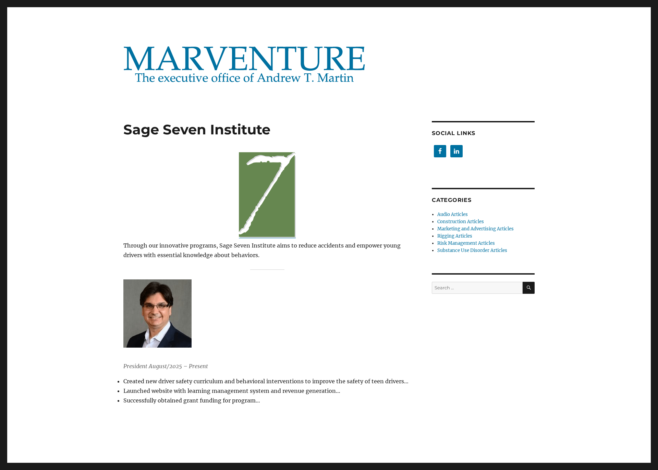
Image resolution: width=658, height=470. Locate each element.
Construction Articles (460, 222)
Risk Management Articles (466, 243)
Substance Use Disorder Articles (472, 250)
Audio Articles (452, 214)
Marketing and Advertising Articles (475, 229)
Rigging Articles (454, 236)
